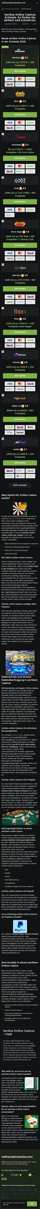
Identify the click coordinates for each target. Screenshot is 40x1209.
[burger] (37, 3)
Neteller (32, 847)
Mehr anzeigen (20, 485)
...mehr (36, 31)
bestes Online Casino (17, 519)
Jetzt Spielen (20, 71)
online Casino (17, 735)
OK (32, 1204)
